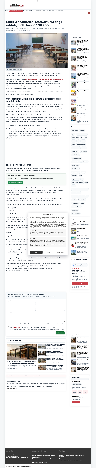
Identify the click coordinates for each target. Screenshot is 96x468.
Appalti (73, 134)
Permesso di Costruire (76, 192)
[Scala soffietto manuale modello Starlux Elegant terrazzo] (73, 245)
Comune (39, 306)
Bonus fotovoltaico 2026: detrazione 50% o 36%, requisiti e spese (83, 41)
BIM (81, 137)
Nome (9, 301)
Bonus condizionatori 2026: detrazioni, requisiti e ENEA (83, 74)
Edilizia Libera (85, 161)
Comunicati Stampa (76, 147)
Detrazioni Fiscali (9, 12)
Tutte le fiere (76, 402)
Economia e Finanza (59, 10)
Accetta (35, 252)
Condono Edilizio (75, 151)
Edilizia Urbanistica (76, 168)
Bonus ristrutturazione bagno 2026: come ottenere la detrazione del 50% (83, 66)
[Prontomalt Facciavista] (73, 238)
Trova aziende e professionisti (15, 10)
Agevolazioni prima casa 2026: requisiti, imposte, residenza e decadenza (82, 109)
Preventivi (55, 12)
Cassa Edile (83, 141)
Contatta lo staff (62, 458)
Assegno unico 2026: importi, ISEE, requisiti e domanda (82, 117)
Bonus (20, 12)
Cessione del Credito (81, 144)
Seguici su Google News (57, 0)
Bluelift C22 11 (80, 250)
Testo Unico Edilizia (76, 213)
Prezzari (44, 12)
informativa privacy (17, 327)
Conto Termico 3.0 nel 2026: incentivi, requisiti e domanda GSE (83, 49)
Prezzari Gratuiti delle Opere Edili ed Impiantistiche (79, 196)
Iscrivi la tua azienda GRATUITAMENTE (17, 0)
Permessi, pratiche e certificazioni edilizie (79, 189)
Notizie (86, 182)
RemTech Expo (75, 396)
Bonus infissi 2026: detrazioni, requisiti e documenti (82, 57)
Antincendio (82, 130)
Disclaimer (34, 461)
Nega (48, 252)
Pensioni (73, 185)
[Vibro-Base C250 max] (73, 224)
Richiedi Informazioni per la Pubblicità (67, 453)
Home (7, 0)
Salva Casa (74, 199)
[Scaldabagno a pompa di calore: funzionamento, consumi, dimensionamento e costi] (73, 354)
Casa (44, 10)
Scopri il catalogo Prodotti (28, 10)
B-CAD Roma (76, 381)
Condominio (30, 12)
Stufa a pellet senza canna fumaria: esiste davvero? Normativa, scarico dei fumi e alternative (83, 368)
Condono (25, 12)
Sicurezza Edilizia (75, 203)
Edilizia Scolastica (75, 165)
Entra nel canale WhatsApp (32, 0)
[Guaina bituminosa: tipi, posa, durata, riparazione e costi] (73, 362)
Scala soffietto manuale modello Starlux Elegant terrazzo (82, 243)
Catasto (73, 144)
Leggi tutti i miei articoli (12, 388)
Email (9, 306)
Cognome (39, 301)
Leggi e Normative (50, 10)
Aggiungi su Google (79, 283)
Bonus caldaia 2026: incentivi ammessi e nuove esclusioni (81, 84)
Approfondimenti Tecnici (81, 134)
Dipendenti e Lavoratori (76, 158)
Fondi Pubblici (75, 175)
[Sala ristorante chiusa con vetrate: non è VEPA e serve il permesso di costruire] (73, 340)
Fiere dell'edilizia (19, 15)
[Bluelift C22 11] (73, 252)
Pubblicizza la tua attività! (64, 12)
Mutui (82, 179)
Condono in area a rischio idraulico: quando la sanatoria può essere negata (83, 346)
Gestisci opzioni (60, 252)
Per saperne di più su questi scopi (38, 248)
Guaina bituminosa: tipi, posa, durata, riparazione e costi (82, 361)
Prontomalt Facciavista (82, 235)
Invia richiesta (60, 332)
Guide (80, 175)
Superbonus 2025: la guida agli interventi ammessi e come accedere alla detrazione (83, 91)
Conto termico (84, 151)
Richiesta (10, 312)
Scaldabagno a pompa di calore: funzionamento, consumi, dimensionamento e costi (83, 353)
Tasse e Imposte (75, 210)
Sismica (82, 203)
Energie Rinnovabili (76, 172)
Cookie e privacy (36, 457)
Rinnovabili (49, 12)
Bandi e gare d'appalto (10, 15)
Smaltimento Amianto (76, 206)
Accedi (87, 0)
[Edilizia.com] (17, 6)
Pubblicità (49, 0)
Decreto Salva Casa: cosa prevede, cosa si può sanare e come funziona (82, 101)
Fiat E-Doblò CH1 (81, 228)
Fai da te (16, 12)
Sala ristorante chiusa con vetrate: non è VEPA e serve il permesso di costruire (83, 339)
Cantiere (73, 141)
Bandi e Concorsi (75, 137)
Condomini (84, 147)
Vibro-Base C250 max (82, 221)
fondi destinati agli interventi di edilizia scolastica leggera (44, 79)
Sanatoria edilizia (82, 199)
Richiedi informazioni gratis (15, 182)
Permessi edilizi (37, 12)
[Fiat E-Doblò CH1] (73, 231)
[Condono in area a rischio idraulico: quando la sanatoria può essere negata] (73, 347)
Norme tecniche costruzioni (77, 182)
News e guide (38, 10)
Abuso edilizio (75, 130)
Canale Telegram (42, 0)
